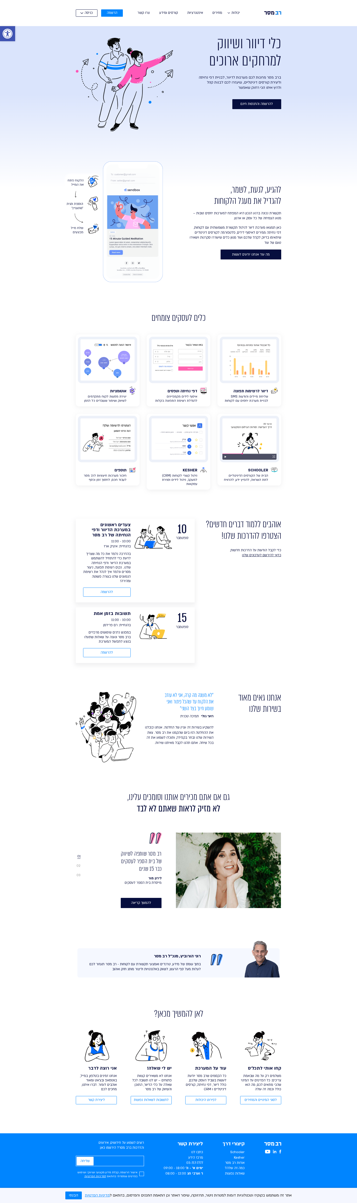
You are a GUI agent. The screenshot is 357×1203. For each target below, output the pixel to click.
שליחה (85, 1161)
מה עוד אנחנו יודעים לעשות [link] (251, 254)
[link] (7, 33)
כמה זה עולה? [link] (235, 1168)
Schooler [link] (237, 1152)
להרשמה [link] (107, 592)
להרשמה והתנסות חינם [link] (256, 104)
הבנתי (73, 1195)
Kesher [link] (239, 1157)
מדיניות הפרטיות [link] (97, 1195)
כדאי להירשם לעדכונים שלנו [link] (261, 555)
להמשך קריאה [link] (141, 902)
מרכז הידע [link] (195, 1157)
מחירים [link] (217, 12)
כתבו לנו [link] (197, 1152)
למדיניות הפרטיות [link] (95, 1176)
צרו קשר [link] (143, 12)
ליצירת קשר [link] (96, 1100)
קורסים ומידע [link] (168, 12)
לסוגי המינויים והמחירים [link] (261, 1100)
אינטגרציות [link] (195, 12)
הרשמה (112, 12)
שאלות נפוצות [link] (235, 1173)
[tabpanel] (186, 870)
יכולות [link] (236, 12)
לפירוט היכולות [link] (205, 1100)
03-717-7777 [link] (194, 1162)
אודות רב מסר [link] (235, 1162)
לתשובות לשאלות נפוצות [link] (151, 1100)
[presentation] (84, 856)
